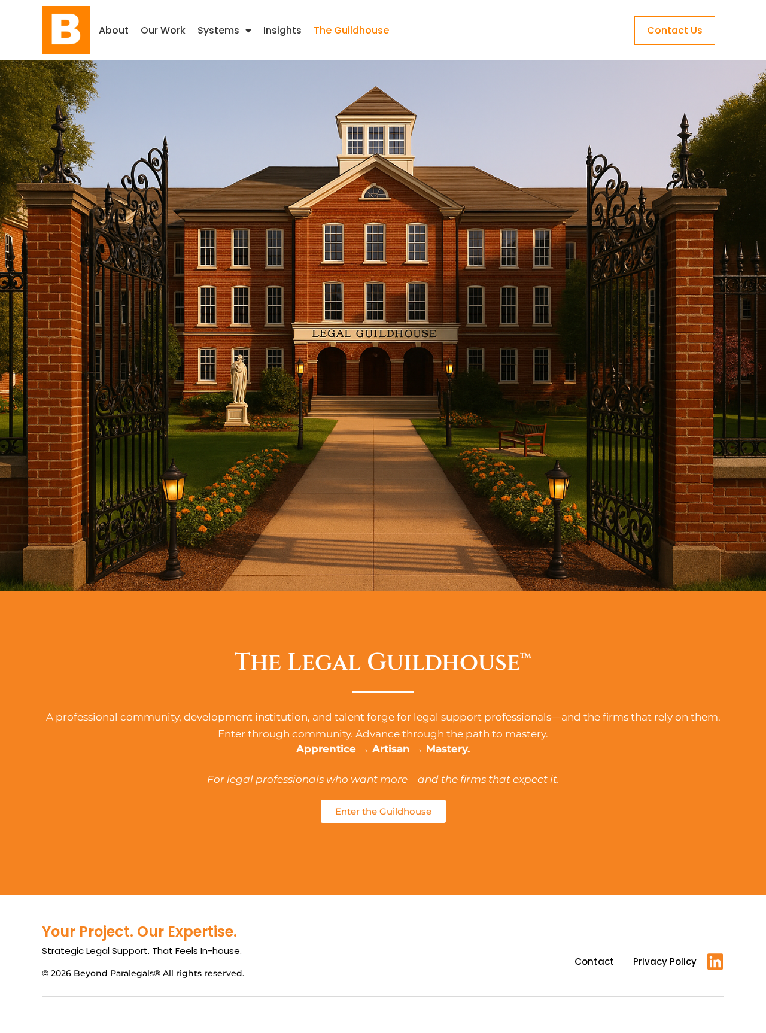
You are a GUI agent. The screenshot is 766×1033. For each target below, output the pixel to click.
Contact (594, 961)
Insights (282, 30)
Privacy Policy (665, 961)
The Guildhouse (351, 30)
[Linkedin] (715, 962)
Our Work (163, 30)
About (114, 30)
